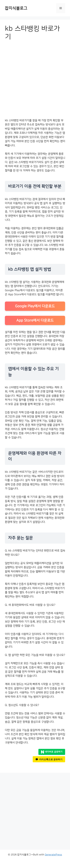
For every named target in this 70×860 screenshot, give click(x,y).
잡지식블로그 (16, 8)
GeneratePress (53, 854)
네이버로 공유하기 (54, 751)
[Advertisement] (35, 82)
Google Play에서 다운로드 (35, 306)
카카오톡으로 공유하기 (51, 759)
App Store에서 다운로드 (35, 320)
